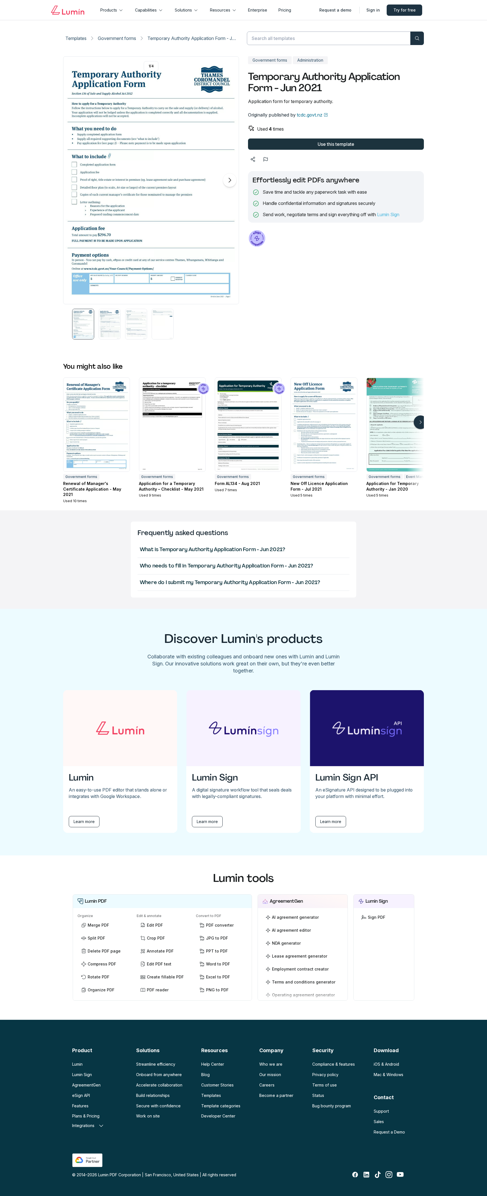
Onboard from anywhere (159, 1074)
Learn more (84, 821)
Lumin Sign (388, 214)
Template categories (220, 1105)
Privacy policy (325, 1074)
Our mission (270, 1074)
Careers (266, 1085)
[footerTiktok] (377, 1174)
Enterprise (257, 10)
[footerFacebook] (355, 1174)
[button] (83, 324)
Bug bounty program (331, 1105)
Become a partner (276, 1095)
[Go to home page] (67, 10)
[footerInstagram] (389, 1174)
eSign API (81, 1095)
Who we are (270, 1064)
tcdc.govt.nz (309, 115)
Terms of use (324, 1085)
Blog (205, 1074)
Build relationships (153, 1095)
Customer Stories (217, 1085)
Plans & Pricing (85, 1116)
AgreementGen (86, 1085)
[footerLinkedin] (366, 1174)
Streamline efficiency (155, 1064)
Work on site (148, 1116)
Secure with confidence (158, 1105)
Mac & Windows (388, 1074)
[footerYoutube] (400, 1174)
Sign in (373, 10)
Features (80, 1105)
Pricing (284, 10)
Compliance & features (333, 1064)
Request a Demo (389, 1132)
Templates (76, 38)
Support (381, 1111)
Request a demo (335, 10)
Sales (379, 1121)
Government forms (117, 38)
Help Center (212, 1064)
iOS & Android (386, 1064)
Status (318, 1095)
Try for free (404, 10)
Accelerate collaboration (159, 1085)
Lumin (77, 1064)
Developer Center (218, 1116)
